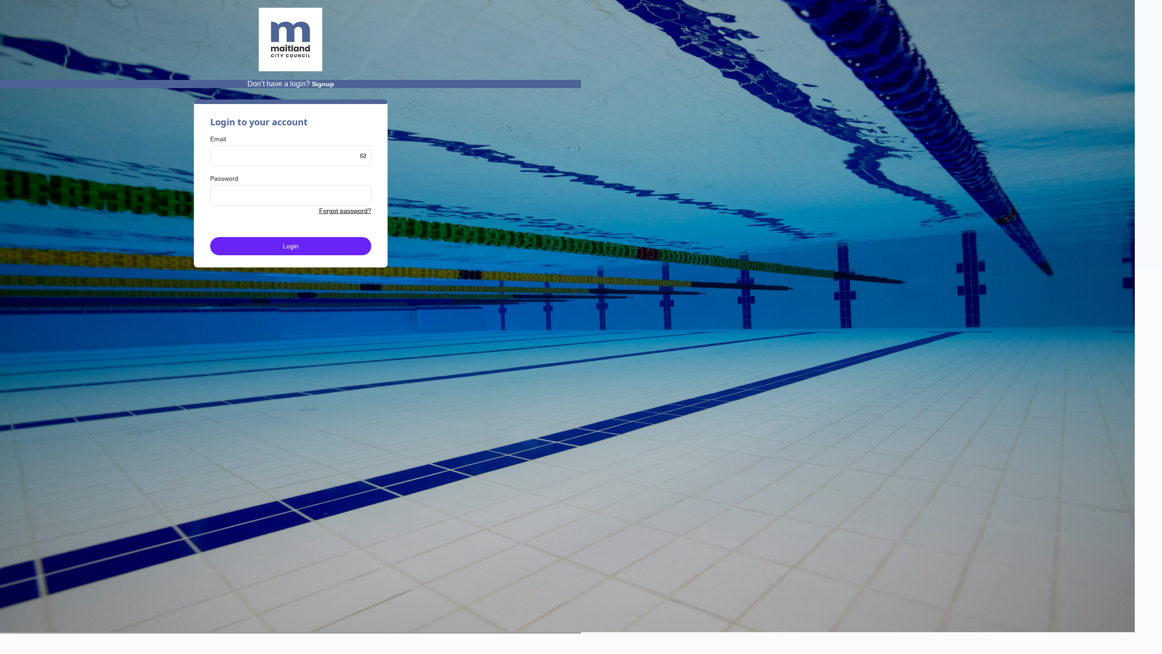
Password (224, 178)
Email (218, 139)
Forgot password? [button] (345, 210)
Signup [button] (323, 84)
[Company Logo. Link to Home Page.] (290, 69)
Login (291, 246)
